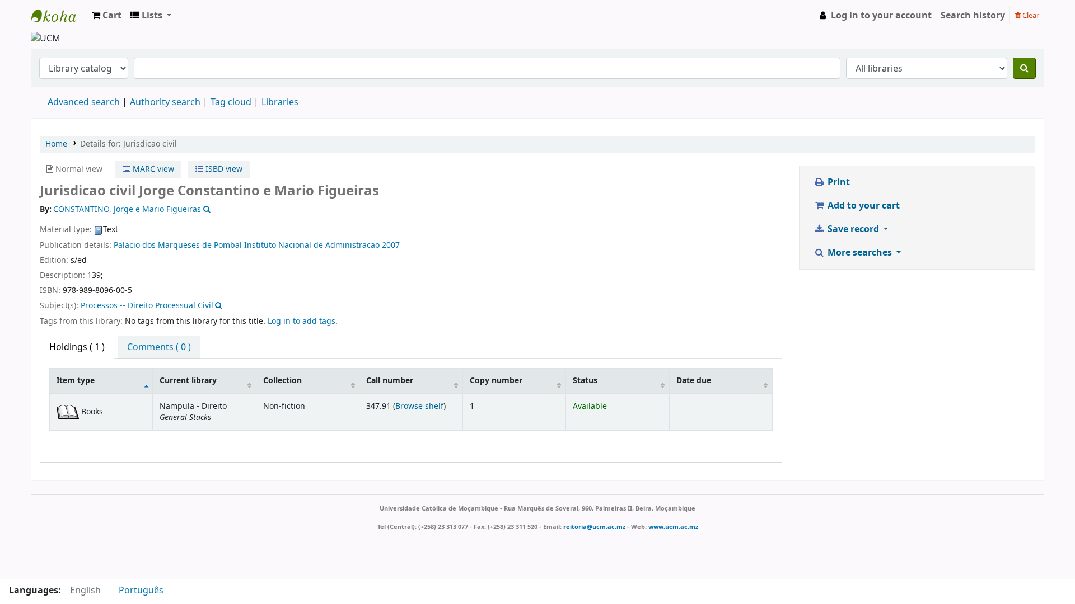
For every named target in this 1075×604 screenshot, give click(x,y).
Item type (76, 380)
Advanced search (84, 102)
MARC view (152, 169)
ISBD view (222, 169)
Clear (1030, 15)
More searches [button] (859, 252)
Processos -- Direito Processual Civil (147, 306)
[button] (106, 15)
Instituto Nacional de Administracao (312, 245)
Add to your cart (862, 206)
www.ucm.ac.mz (673, 526)
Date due (693, 380)
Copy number (496, 380)
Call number (389, 380)
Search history (973, 15)
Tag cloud (231, 102)
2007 (391, 245)
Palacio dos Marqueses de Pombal (178, 245)
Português (141, 590)
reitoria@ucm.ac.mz (594, 526)
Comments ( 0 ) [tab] (159, 347)
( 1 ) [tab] (77, 347)
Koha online (59, 15)
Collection (282, 380)
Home (56, 144)
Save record (853, 229)
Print (837, 182)
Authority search (165, 102)
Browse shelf (419, 406)
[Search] (1024, 68)
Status (585, 380)
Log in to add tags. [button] (303, 321)
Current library (188, 380)
